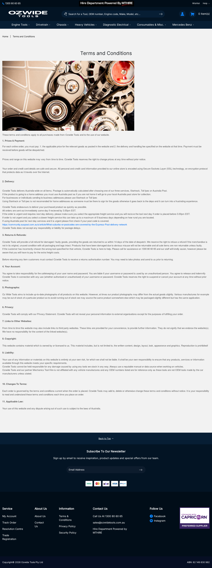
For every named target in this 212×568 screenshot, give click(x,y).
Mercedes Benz (182, 24)
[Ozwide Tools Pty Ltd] (28, 14)
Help (205, 3)
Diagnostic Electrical (116, 24)
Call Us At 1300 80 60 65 (108, 516)
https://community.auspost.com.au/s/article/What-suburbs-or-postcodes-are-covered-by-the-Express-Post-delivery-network (64, 224)
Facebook (160, 516)
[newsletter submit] (140, 469)
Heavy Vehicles (85, 24)
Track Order (9, 522)
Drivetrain (42, 24)
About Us (40, 516)
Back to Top (105, 438)
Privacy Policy (67, 526)
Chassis (61, 24)
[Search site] (160, 14)
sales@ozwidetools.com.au (109, 522)
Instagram (159, 520)
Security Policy (67, 532)
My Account (9, 516)
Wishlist (196, 3)
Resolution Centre (12, 528)
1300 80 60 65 (13, 3)
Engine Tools (19, 24)
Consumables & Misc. (150, 24)
